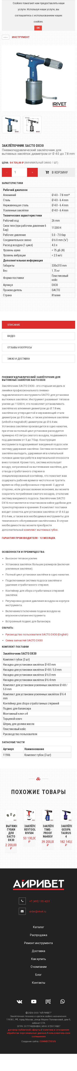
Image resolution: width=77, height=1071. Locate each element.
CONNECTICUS (47, 1041)
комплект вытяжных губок (41, 529)
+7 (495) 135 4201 (39, 901)
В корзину (59, 172)
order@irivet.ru (37, 911)
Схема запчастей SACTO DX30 (24, 640)
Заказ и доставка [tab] (18, 358)
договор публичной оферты (24, 1029)
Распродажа (38, 935)
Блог (38, 974)
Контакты (38, 982)
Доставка (38, 951)
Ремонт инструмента (38, 943)
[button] (5, 37)
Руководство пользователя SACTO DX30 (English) (37, 634)
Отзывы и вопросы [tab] (19, 347)
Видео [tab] (11, 336)
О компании (39, 966)
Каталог (38, 927)
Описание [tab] (13, 324)
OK (38, 28)
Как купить (38, 959)
